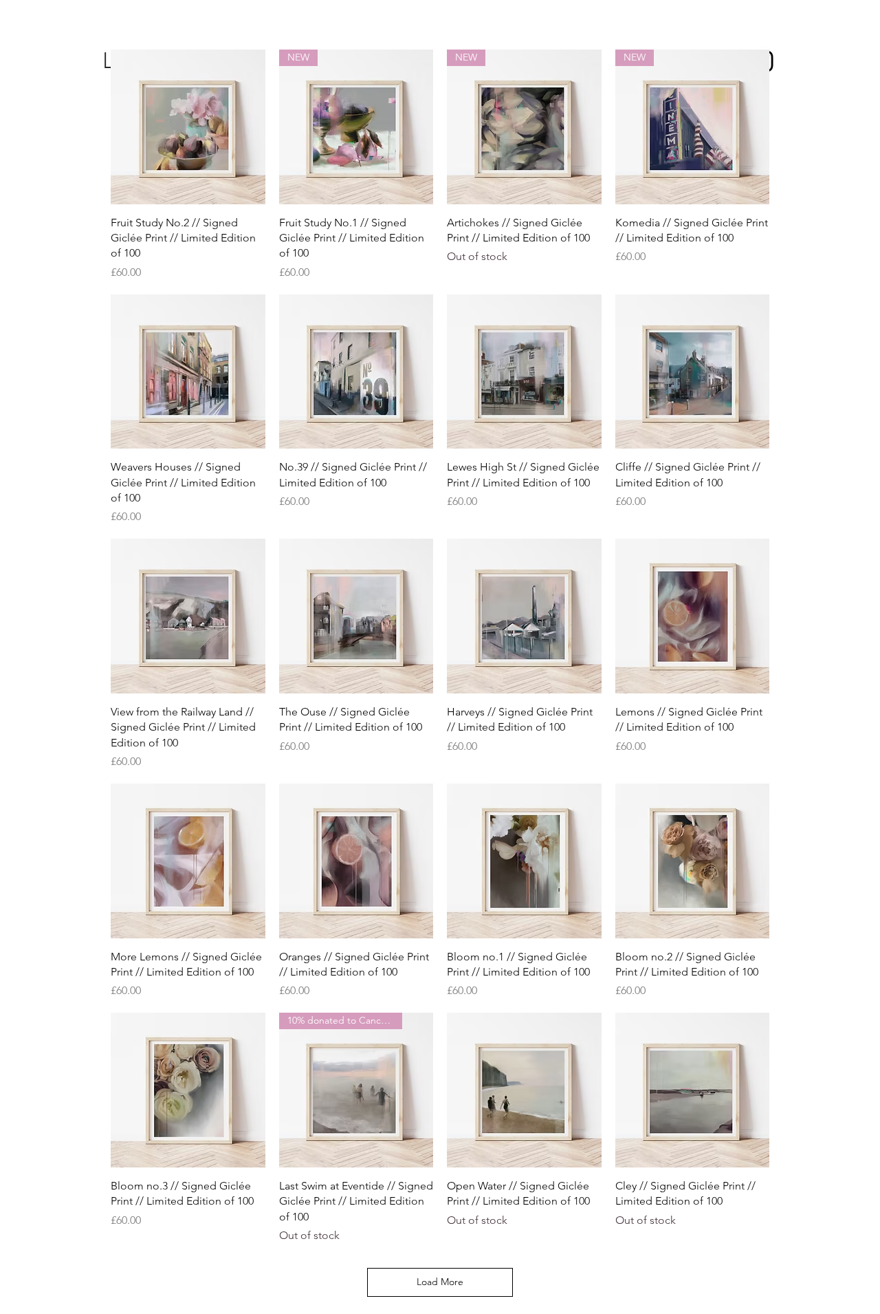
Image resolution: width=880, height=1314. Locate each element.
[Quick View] (188, 127)
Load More (440, 1281)
